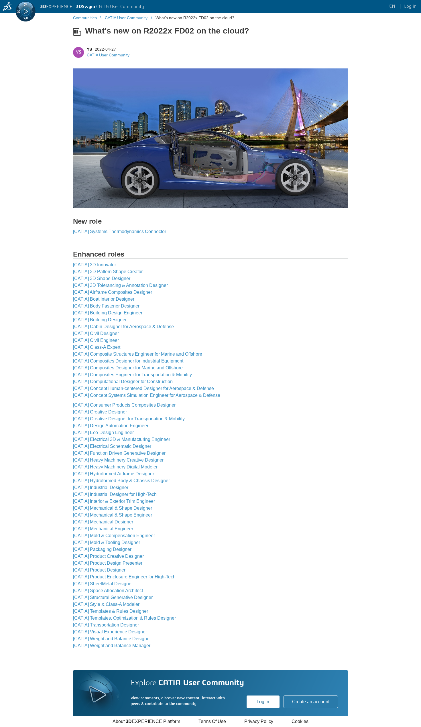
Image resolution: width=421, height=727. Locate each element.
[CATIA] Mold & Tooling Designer (106, 542)
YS (89, 49)
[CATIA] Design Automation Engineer (110, 425)
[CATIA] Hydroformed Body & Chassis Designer (121, 480)
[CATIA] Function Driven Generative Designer (119, 453)
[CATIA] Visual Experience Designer (110, 631)
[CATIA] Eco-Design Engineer (103, 432)
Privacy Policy (258, 721)
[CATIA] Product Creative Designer (108, 556)
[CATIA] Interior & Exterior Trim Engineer (114, 501)
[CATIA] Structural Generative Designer (113, 597)
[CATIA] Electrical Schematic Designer (112, 446)
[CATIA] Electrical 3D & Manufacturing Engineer (121, 439)
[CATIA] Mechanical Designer (103, 521)
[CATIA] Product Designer (99, 570)
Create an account (310, 701)
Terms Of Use (212, 721)
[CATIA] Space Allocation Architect (108, 590)
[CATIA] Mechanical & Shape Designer (112, 508)
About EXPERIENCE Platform (146, 721)
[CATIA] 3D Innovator (94, 264)
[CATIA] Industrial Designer (100, 487)
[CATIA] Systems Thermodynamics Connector (119, 231)
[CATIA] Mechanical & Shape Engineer (112, 515)
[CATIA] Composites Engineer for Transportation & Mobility (132, 374)
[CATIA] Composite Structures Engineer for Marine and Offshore (137, 354)
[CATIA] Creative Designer (100, 411)
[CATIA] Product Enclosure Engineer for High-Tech (124, 576)
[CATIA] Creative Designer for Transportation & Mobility (129, 418)
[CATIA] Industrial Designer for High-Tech (115, 494)
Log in (263, 701)
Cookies (300, 721)
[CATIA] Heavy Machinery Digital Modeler (115, 466)
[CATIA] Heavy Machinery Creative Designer (118, 460)
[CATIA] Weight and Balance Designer (112, 638)
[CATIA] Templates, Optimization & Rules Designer (124, 618)
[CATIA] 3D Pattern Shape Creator (108, 271)
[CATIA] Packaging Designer (102, 549)
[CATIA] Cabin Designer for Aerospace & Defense (123, 326)
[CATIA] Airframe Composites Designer (112, 292)
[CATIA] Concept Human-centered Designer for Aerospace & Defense (143, 388)
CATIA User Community (108, 55)
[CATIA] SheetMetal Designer (103, 583)
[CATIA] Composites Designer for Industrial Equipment (128, 360)
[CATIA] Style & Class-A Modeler (106, 604)
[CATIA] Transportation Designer (106, 624)
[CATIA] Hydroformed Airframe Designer (113, 473)
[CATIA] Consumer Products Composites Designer (124, 405)
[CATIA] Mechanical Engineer (103, 528)
